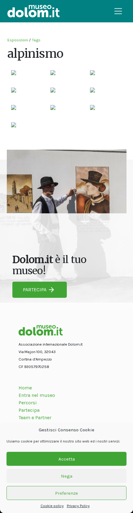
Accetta (66, 459)
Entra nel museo (37, 395)
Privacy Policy (78, 506)
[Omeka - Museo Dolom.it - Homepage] (33, 11)
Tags (36, 40)
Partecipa (29, 410)
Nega (66, 476)
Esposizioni (17, 40)
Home (25, 388)
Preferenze (66, 493)
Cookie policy (52, 506)
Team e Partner (35, 417)
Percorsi (28, 403)
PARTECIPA (34, 290)
